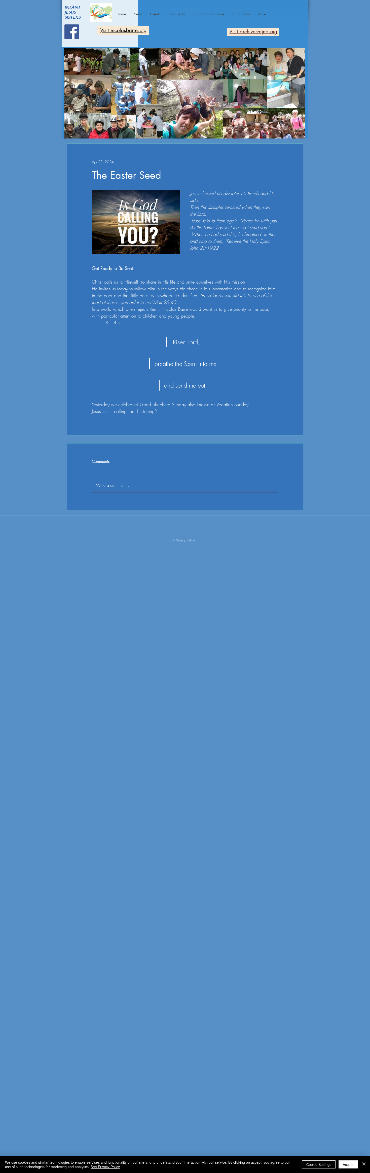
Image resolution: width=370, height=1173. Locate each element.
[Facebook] (71, 31)
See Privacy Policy (105, 1166)
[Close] (364, 1164)
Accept (348, 1164)
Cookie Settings (318, 1164)
